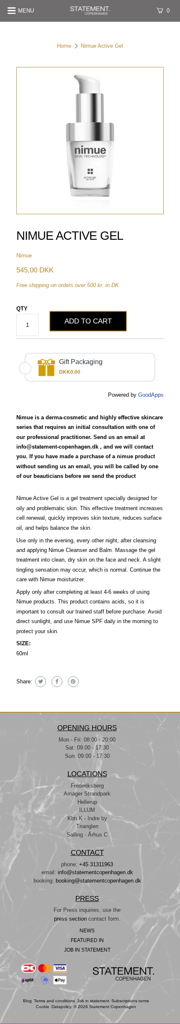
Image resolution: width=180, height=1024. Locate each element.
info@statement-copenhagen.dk (57, 447)
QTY (22, 308)
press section (71, 919)
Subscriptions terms (130, 1001)
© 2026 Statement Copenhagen (105, 1007)
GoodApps (151, 395)
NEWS (87, 930)
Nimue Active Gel (102, 46)
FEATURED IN (87, 940)
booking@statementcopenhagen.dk (98, 881)
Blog (27, 1001)
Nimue (24, 255)
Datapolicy (61, 1007)
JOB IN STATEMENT (87, 949)
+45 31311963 (96, 864)
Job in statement (93, 1001)
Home (64, 46)
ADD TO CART (88, 321)
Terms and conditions (54, 1001)
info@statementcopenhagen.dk (95, 872)
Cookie (42, 1007)
